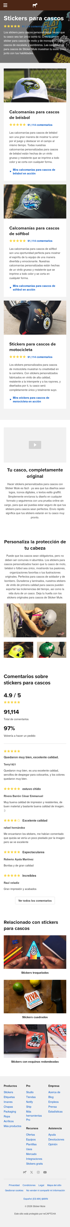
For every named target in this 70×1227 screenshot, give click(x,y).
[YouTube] (44, 1172)
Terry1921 (10, 764)
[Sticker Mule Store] (24, 1172)
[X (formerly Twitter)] (31, 1172)
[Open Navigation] (5, 5)
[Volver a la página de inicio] (35, 5)
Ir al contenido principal (3, 3)
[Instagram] (38, 1172)
